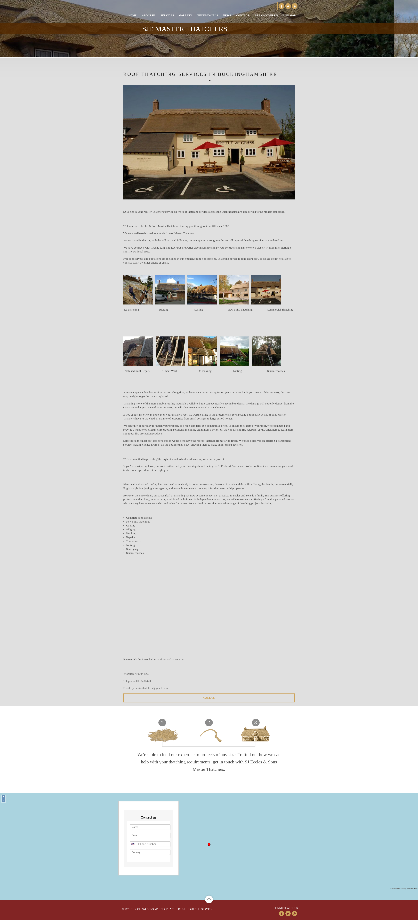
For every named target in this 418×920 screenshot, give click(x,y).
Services (167, 15)
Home (133, 15)
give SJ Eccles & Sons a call (228, 466)
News (227, 15)
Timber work (133, 541)
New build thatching (138, 521)
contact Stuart (131, 262)
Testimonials (207, 15)
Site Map (289, 15)
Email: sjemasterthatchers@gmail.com (145, 688)
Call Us (209, 697)
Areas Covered (266, 15)
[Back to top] (209, 899)
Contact (242, 15)
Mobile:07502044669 (136, 673)
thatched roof (151, 392)
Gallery (185, 15)
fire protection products (148, 433)
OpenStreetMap (399, 888)
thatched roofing (147, 484)
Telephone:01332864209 (137, 681)
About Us (148, 15)
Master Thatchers (184, 233)
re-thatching (145, 517)
